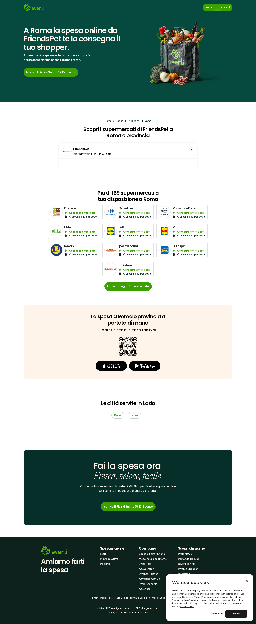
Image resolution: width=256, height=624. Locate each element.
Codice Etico (158, 598)
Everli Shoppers (148, 583)
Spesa (119, 120)
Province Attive (109, 559)
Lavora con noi (186, 563)
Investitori (184, 573)
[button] (111, 366)
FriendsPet (133, 120)
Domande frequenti (189, 558)
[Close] (247, 581)
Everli (103, 553)
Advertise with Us (149, 578)
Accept (236, 614)
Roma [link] (118, 415)
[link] (51, 72)
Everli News (185, 553)
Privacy (94, 598)
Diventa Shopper (188, 568)
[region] (209, 597)
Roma (148, 120)
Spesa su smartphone (152, 553)
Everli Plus (145, 563)
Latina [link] (134, 415)
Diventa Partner (148, 573)
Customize (217, 614)
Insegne (105, 564)
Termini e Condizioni (140, 598)
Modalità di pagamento (153, 558)
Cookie (103, 598)
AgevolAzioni (147, 568)
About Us (144, 588)
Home (108, 120)
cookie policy (187, 606)
